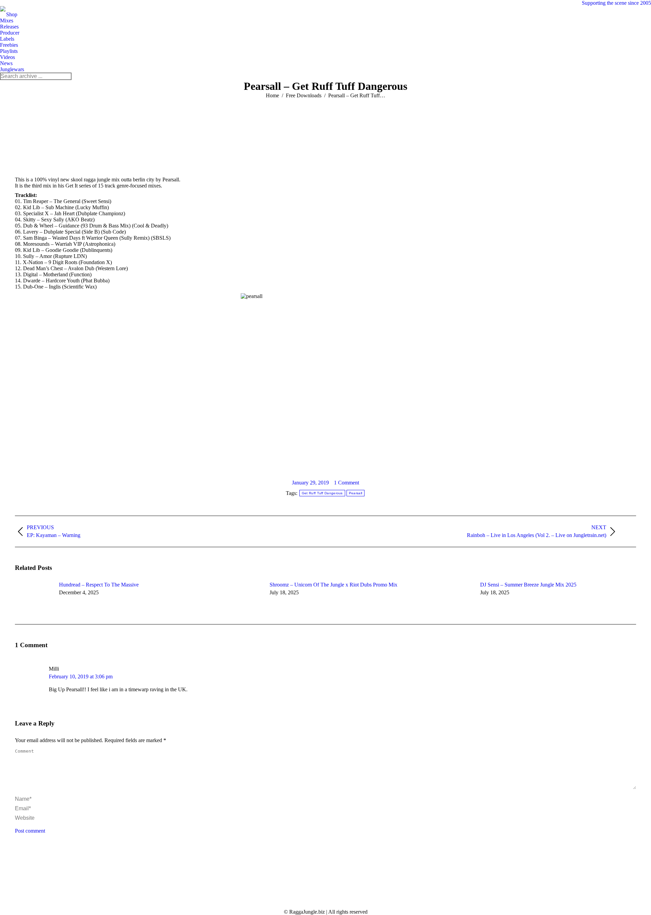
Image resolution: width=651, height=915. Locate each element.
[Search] (66, 76)
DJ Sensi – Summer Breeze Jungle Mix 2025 (528, 585)
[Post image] (33, 597)
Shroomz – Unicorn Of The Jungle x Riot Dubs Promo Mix (333, 585)
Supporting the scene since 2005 (616, 3)
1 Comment (346, 482)
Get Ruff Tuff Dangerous (322, 493)
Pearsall (355, 493)
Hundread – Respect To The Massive (99, 585)
